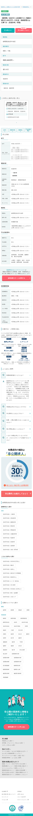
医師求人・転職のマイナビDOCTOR (10, 7)
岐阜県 (4, 610)
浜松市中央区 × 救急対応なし (10, 577)
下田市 (21, 642)
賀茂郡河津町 (6, 657)
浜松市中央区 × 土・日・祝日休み (11, 581)
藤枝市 (20, 638)
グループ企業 (20, 797)
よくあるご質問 (16, 757)
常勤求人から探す (7, 740)
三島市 (12, 630)
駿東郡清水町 (17, 665)
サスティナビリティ (22, 799)
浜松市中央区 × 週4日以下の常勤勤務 (12, 573)
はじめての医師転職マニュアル (11, 753)
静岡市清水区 (6, 622)
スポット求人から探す (8, 745)
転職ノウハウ (6, 763)
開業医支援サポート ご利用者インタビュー (15, 774)
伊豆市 (20, 646)
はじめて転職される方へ (19, 751)
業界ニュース (18, 768)
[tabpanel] (16, 110)
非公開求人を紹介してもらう (16, 494)
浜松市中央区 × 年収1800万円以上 (11, 561)
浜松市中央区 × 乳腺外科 (9, 537)
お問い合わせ (20, 794)
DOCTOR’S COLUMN (18, 763)
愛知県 (20, 610)
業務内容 (12, 130)
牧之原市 (5, 653)
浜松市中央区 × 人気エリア (9, 596)
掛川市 (12, 638)
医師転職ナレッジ (7, 766)
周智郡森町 (5, 677)
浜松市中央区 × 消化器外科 (9, 518)
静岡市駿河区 (24, 618)
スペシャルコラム (7, 768)
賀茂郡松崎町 (6, 661)
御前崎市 (5, 649)
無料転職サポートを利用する (16, 278)
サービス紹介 (6, 751)
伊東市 (4, 634)
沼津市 (26, 626)
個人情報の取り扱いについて (8, 794)
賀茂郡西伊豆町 (17, 661)
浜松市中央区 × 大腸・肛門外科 (10, 549)
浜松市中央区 (25, 622)
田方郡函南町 (6, 665)
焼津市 (4, 638)
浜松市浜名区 (6, 626)
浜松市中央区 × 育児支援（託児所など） (12, 589)
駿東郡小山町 (17, 669)
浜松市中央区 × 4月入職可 (9, 585)
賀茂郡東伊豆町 (15, 653)
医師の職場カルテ (21, 772)
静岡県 (12, 610)
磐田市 (27, 634)
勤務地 (20, 130)
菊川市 (13, 649)
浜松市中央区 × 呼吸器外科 (9, 530)
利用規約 (19, 791)
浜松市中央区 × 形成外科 (9, 541)
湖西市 (12, 646)
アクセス (4, 799)
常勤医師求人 (26, 7)
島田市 (12, 634)
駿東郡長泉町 (6, 669)
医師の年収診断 (20, 770)
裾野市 (4, 646)
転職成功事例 (6, 757)
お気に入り (9, 30)
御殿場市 (5, 642)
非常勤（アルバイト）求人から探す (12, 743)
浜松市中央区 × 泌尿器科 (9, 545)
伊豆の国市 (22, 649)
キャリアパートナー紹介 (9, 755)
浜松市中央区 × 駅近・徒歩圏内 (10, 592)
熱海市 (4, 630)
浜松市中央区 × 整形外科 (9, 526)
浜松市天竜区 (17, 626)
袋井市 (13, 642)
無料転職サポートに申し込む (16, 727)
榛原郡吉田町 (6, 673)
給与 (5, 130)
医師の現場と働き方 (20, 766)
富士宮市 (20, 630)
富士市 (20, 634)
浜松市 (15, 622)
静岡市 (4, 618)
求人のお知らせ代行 (8, 772)
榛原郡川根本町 (17, 673)
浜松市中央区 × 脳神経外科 (9, 522)
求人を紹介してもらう (23, 30)
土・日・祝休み (5, 14)
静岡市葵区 (13, 618)
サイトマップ (5, 797)
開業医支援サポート (8, 770)
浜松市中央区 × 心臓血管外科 (10, 534)
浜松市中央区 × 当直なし (9, 569)
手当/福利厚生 (28, 130)
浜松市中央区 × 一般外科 (9, 514)
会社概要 (4, 791)
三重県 (27, 610)
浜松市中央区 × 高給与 (8, 565)
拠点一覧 (21, 755)
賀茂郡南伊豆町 (17, 657)
